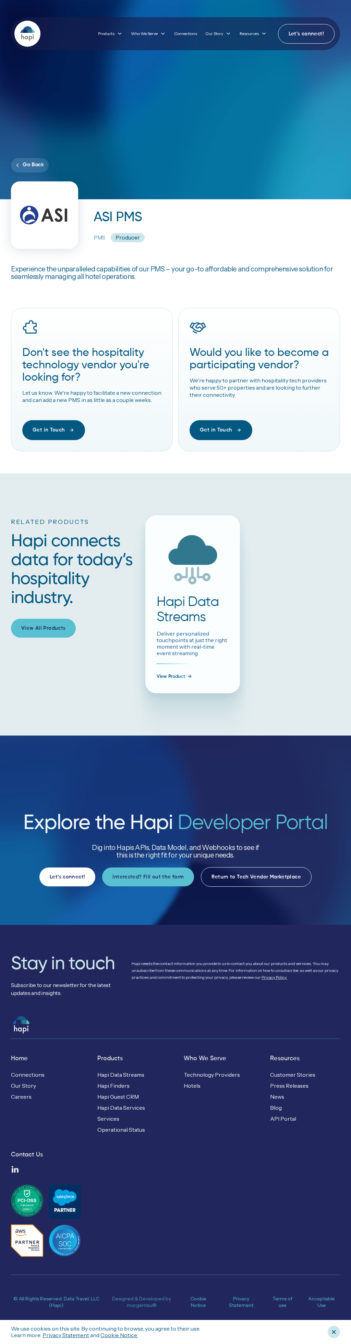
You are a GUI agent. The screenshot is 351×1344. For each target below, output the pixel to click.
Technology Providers (212, 1074)
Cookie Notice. (119, 1335)
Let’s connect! (306, 33)
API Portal (283, 1118)
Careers (21, 1096)
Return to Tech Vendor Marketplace (256, 877)
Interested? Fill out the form (148, 877)
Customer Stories (292, 1074)
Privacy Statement (66, 1335)
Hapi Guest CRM (118, 1096)
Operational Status (121, 1129)
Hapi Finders (113, 1085)
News (277, 1096)
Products (110, 1058)
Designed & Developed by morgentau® (141, 1302)
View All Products (43, 628)
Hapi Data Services (121, 1107)
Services (108, 1118)
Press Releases (289, 1085)
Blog (276, 1107)
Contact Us (27, 1155)
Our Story (23, 1085)
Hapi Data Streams (120, 1074)
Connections (185, 33)
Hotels (192, 1085)
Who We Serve (205, 1058)
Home (19, 1058)
